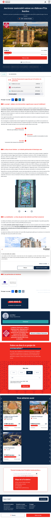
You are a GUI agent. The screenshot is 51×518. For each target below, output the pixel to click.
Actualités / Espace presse (8, 509)
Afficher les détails (43, 263)
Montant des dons (7, 48)
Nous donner (31, 508)
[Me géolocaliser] (37, 474)
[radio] (13, 372)
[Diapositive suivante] (32, 46)
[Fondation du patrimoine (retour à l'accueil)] (6, 2)
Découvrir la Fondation (9, 504)
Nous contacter (43, 499)
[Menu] (49, 1)
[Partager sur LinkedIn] (19, 99)
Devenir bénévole (32, 505)
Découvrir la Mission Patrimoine (39, 333)
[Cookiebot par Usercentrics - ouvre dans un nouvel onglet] (44, 249)
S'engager (31, 504)
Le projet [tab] (4, 74)
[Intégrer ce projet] (23, 99)
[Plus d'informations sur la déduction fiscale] (26, 381)
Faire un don (25, 58)
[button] (22, 45)
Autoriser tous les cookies (41, 267)
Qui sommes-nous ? (7, 505)
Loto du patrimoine (24, 66)
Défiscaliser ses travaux (20, 507)
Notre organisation (7, 507)
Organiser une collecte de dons (21, 505)
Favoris (13, 515)
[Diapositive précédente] (19, 46)
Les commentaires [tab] (12, 74)
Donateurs (6, 54)
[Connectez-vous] (45, 1)
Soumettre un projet (20, 504)
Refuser (25, 267)
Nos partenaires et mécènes (8, 508)
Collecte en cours (14, 66)
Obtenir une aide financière (21, 508)
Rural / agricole (6, 66)
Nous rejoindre (31, 507)
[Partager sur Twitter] (16, 99)
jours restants (44, 54)
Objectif (44, 50)
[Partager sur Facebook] (13, 99)
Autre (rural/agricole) (34, 66)
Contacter (25, 321)
